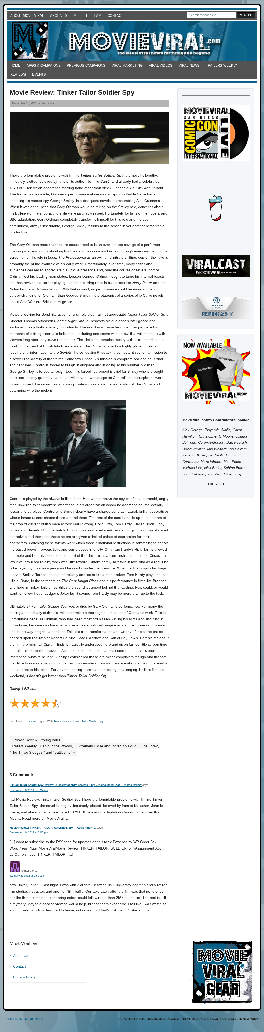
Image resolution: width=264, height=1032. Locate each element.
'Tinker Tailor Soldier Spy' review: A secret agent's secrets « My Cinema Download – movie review (76, 785)
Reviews (18, 74)
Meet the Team (87, 16)
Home (15, 65)
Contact (115, 16)
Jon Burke (48, 103)
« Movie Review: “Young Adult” (36, 740)
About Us (20, 956)
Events (39, 74)
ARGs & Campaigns (44, 65)
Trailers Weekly (221, 65)
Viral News (189, 65)
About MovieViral (27, 16)
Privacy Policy (24, 977)
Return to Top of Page (24, 1018)
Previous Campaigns (86, 65)
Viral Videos (160, 65)
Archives (58, 16)
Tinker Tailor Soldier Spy (88, 721)
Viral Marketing (127, 65)
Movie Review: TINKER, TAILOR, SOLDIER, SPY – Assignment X (53, 827)
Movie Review (62, 721)
